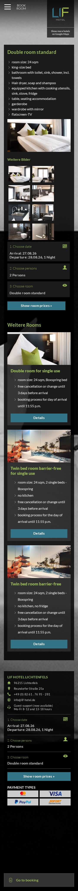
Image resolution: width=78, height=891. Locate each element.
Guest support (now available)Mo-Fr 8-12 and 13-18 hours (33, 707)
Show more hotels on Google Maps (60, 32)
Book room (21, 6)
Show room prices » (36, 305)
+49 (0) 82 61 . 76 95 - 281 (32, 694)
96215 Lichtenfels (26, 683)
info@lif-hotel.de (24, 700)
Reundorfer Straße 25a (29, 688)
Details (39, 418)
